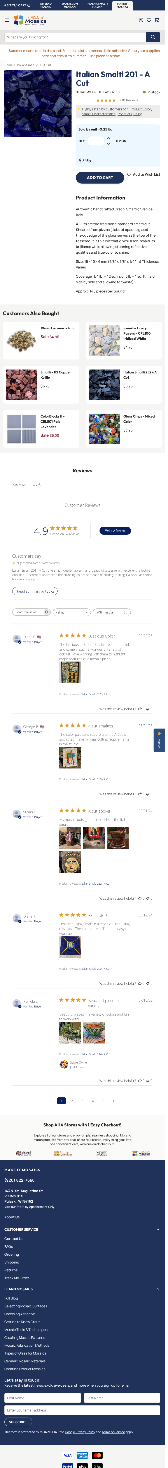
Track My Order (16, 1277)
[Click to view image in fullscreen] (38, 103)
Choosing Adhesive (19, 1314)
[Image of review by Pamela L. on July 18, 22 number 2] (94, 1032)
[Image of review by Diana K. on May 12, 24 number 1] (70, 947)
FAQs (8, 1246)
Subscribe (18, 1422)
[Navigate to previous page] (51, 1100)
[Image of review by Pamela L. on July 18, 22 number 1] (70, 1032)
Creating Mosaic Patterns (24, 1337)
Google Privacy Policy (80, 1432)
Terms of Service (113, 1432)
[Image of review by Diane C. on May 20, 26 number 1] (70, 672)
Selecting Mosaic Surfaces (25, 1306)
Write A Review (115, 531)
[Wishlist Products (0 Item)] (148, 20)
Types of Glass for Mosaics (25, 1353)
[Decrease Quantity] (108, 143)
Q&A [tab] (36, 484)
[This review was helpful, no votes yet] (140, 708)
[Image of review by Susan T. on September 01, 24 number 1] (70, 838)
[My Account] (141, 20)
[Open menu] (7, 20)
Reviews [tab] (19, 484)
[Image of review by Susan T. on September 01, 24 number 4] (70, 862)
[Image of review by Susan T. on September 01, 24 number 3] (118, 838)
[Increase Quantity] (108, 138)
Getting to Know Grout (22, 1321)
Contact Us (13, 1238)
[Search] (153, 37)
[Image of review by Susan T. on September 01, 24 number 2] (94, 838)
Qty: (82, 141)
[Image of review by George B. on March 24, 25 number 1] (70, 757)
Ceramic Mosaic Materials (25, 1361)
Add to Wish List (146, 174)
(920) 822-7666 (19, 1180)
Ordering (11, 1254)
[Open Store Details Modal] (29, 5)
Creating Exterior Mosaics (24, 1369)
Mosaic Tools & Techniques (25, 1329)
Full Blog (11, 1298)
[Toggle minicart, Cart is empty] (156, 20)
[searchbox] (27, 612)
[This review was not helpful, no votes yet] (147, 708)
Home (8, 65)
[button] (45, 5)
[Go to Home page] (30, 20)
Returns (11, 1270)
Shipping (11, 1262)
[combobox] (72, 612)
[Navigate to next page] (114, 1100)
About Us (11, 1217)
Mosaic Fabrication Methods (26, 1345)
